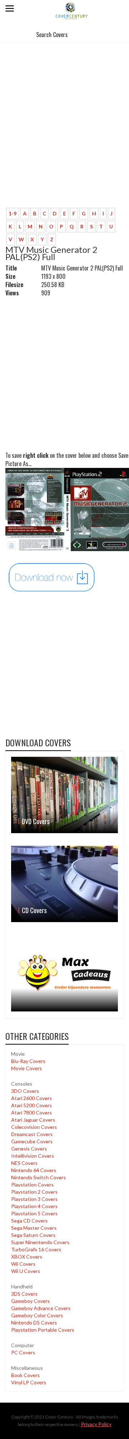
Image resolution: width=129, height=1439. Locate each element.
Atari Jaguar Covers (33, 1120)
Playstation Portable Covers (42, 1330)
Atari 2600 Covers (31, 1098)
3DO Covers (25, 1091)
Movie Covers (26, 1068)
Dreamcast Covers (32, 1134)
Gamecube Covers (32, 1141)
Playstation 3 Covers (34, 1199)
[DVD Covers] (64, 795)
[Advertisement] (64, 134)
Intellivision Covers (32, 1156)
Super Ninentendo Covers (40, 1242)
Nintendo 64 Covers (33, 1170)
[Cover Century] (72, 10)
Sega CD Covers (29, 1220)
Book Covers (25, 1375)
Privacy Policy (96, 1424)
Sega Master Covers (34, 1228)
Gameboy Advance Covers (41, 1308)
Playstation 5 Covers (34, 1213)
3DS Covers (24, 1294)
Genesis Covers (29, 1148)
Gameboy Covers (30, 1301)
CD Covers (34, 910)
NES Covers (24, 1163)
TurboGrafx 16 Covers (36, 1249)
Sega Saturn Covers (33, 1235)
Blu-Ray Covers (28, 1061)
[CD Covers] (64, 884)
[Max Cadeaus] (64, 973)
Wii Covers (23, 1264)
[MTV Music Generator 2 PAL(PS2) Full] (52, 577)
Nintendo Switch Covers (38, 1177)
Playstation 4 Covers (34, 1206)
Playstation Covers (32, 1184)
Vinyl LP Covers (28, 1382)
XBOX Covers (26, 1256)
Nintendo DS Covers (34, 1322)
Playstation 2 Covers (34, 1192)
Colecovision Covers (34, 1127)
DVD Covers (35, 821)
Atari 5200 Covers (31, 1105)
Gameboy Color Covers (37, 1315)
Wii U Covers (25, 1271)
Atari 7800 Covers (31, 1112)
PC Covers (23, 1352)
